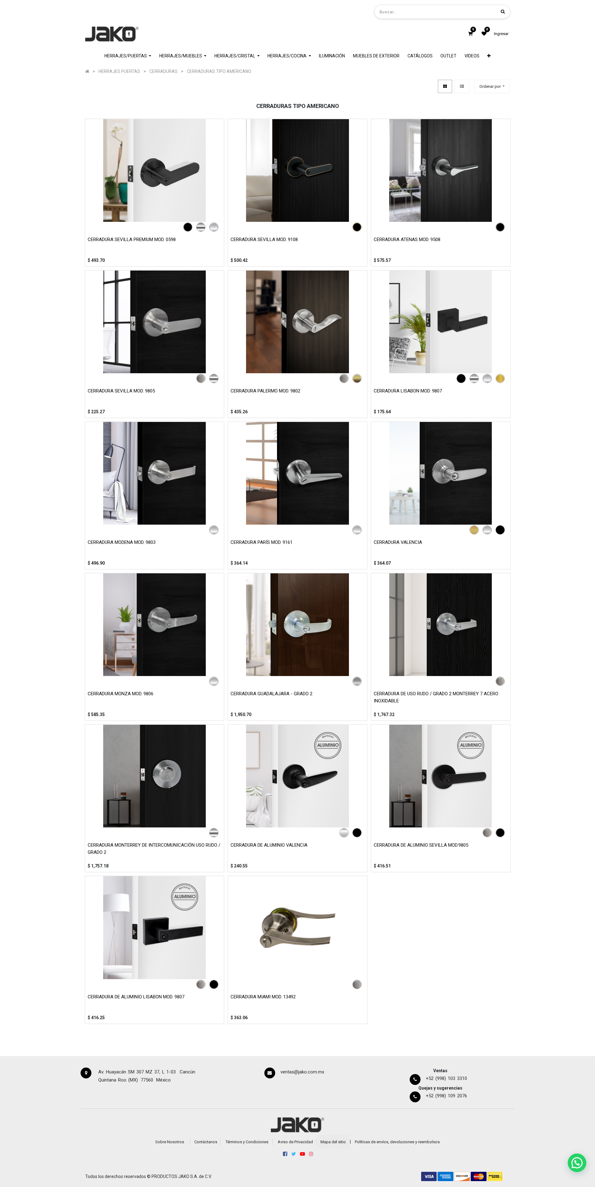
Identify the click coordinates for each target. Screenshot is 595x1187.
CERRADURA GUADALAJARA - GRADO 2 (271, 694)
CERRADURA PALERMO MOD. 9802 (265, 391)
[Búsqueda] (503, 11)
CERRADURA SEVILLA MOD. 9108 (264, 239)
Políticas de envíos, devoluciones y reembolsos (397, 1142)
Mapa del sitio (333, 1142)
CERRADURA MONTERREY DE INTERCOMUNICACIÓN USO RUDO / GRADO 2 (154, 848)
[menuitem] (332, 56)
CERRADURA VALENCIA (398, 542)
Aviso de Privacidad (295, 1142)
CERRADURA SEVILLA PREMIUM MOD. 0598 (132, 239)
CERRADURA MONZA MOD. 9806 (120, 694)
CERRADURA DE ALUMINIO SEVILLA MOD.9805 (421, 845)
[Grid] (445, 86)
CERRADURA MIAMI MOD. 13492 (263, 997)
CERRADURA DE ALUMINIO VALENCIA (269, 845)
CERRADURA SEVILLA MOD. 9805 (121, 391)
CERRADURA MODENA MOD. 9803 (122, 542)
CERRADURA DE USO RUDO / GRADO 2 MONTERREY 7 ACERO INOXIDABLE (436, 697)
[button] (489, 56)
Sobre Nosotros (169, 1142)
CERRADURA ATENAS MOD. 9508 (407, 239)
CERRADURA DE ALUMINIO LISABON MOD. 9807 (136, 997)
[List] (462, 86)
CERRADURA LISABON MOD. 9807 (408, 391)
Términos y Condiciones (247, 1142)
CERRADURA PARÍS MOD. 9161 (262, 542)
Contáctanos (205, 1142)
